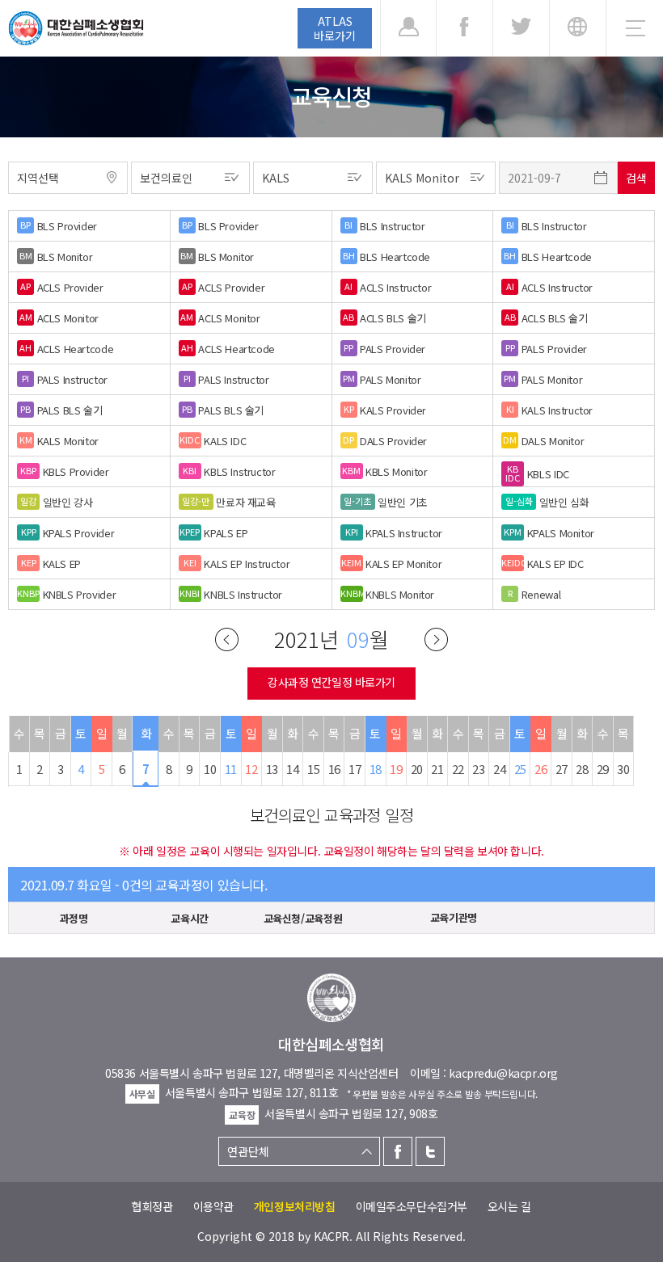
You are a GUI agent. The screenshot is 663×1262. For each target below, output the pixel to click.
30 (623, 768)
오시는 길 (509, 1206)
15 (313, 768)
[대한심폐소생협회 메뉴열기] (634, 28)
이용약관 (213, 1206)
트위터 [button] (521, 28)
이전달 (227, 639)
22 (458, 768)
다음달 (436, 639)
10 (210, 768)
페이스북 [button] (464, 28)
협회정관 (152, 1206)
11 (231, 768)
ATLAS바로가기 (335, 28)
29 (603, 768)
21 (437, 768)
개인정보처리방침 (295, 1206)
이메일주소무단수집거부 (411, 1206)
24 (499, 768)
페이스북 (398, 1151)
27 (561, 768)
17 (354, 768)
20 (417, 768)
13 (272, 768)
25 (520, 768)
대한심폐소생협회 (76, 28)
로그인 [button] (408, 28)
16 (334, 768)
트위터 (430, 1151)
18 (376, 768)
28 (582, 768)
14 (292, 768)
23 (478, 768)
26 (540, 768)
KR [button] (578, 28)
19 (396, 768)
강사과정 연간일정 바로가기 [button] (331, 682)
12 (251, 768)
